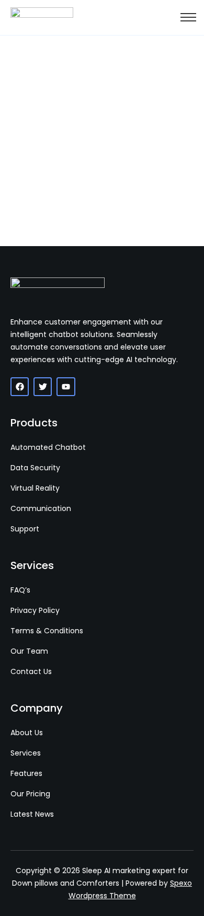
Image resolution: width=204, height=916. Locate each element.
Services (25, 753)
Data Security (35, 467)
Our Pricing (30, 794)
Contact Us (31, 671)
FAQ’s (20, 590)
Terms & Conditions (46, 630)
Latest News (32, 814)
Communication (40, 508)
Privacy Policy (35, 610)
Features (26, 773)
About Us (26, 732)
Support (24, 529)
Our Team (29, 651)
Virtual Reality (35, 488)
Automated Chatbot (48, 447)
